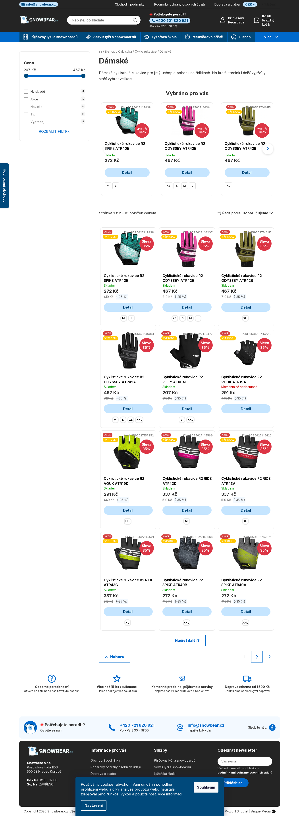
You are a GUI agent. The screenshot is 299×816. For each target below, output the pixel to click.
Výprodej (57, 122)
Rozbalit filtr (53, 131)
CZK (248, 4)
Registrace (236, 22)
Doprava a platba (227, 4)
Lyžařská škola (165, 774)
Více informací (170, 794)
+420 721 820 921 (137, 725)
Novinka (57, 107)
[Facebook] (272, 727)
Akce (57, 99)
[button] (267, 148)
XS (168, 185)
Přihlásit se (233, 783)
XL (228, 185)
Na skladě (57, 91)
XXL (139, 419)
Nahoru (117, 657)
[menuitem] (50, 37)
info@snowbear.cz (41, 4)
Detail (127, 172)
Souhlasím (206, 787)
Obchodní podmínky (130, 4)
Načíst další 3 (187, 640)
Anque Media (261, 811)
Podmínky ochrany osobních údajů (179, 4)
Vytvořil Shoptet (236, 811)
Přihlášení (236, 18)
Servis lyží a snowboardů (172, 767)
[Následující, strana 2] (257, 656)
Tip (57, 114)
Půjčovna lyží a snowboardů (174, 760)
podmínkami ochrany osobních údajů (245, 772)
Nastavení (94, 805)
